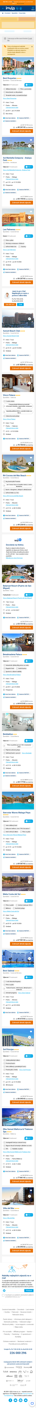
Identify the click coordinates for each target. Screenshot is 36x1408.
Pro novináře (7, 1332)
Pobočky (7, 1334)
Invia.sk (24, 1393)
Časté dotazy (8, 1319)
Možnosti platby (8, 1324)
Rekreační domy (18, 1315)
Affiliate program (19, 1332)
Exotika (7, 1312)
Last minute (30, 1309)
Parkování (15, 1312)
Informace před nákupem (23, 1319)
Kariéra (29, 1332)
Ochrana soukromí (9, 1341)
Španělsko (15, 13)
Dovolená (7, 13)
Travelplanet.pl (8, 1395)
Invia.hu (29, 1393)
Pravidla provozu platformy (18, 1344)
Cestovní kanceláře (9, 1309)
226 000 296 (18, 1353)
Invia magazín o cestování (25, 1324)
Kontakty (18, 1337)
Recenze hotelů (26, 1312)
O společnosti (26, 1334)
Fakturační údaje (25, 1322)
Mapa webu (19, 1327)
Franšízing (16, 1334)
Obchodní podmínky (11, 1322)
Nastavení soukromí (25, 1341)
